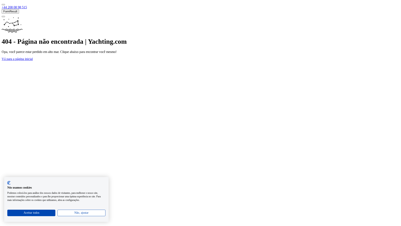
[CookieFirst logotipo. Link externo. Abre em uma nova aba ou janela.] (8, 183)
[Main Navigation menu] (3, 4)
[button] (14, 7)
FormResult (10, 11)
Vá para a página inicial (17, 59)
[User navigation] (3, 16)
